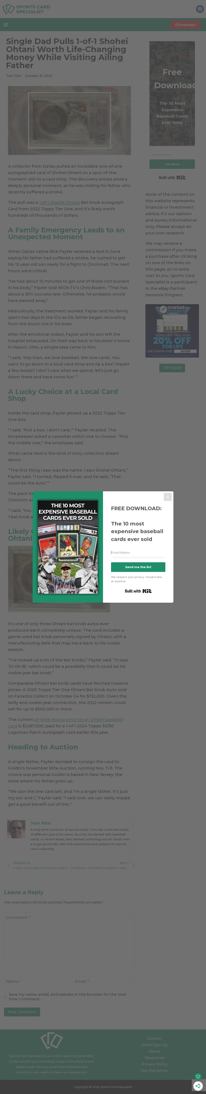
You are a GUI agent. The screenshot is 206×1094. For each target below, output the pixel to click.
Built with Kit (138, 591)
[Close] (168, 497)
